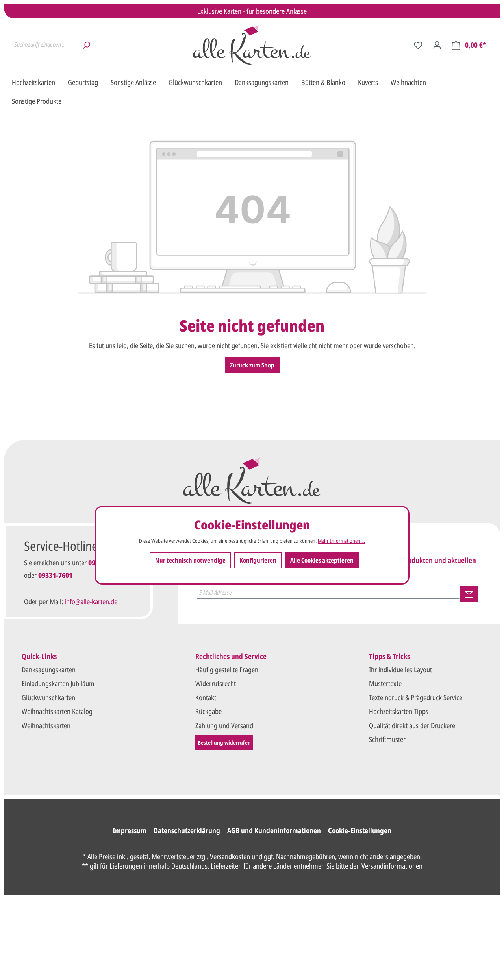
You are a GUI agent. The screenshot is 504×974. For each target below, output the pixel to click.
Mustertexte (385, 683)
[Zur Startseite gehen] (252, 45)
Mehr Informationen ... (341, 540)
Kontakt (205, 697)
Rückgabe (208, 711)
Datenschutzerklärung (187, 830)
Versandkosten (230, 856)
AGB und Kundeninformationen (274, 830)
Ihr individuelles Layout (400, 669)
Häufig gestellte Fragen (226, 669)
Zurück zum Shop (252, 365)
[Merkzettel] (418, 45)
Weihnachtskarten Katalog (57, 711)
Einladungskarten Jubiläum (58, 683)
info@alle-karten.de (91, 601)
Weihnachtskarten (46, 725)
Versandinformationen (391, 866)
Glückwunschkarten (48, 697)
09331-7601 (55, 575)
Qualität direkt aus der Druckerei (413, 725)
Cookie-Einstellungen (359, 830)
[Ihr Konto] (437, 45)
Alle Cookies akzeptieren (322, 559)
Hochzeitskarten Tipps (398, 711)
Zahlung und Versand (224, 725)
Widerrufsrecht (215, 683)
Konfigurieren (257, 559)
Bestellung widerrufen (224, 742)
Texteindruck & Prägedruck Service (415, 697)
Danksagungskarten (49, 669)
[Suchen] (86, 44)
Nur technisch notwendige (190, 559)
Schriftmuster (387, 739)
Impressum (129, 830)
